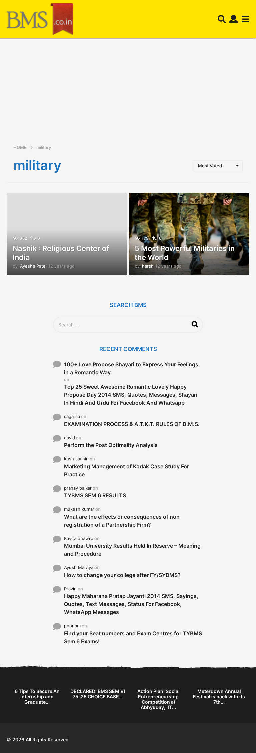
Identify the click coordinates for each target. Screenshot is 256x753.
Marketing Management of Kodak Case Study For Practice (126, 470)
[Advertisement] (128, 93)
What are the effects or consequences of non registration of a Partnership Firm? (122, 520)
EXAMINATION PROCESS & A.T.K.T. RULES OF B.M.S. (132, 424)
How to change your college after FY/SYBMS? (122, 575)
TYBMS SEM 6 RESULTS (95, 495)
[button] (222, 19)
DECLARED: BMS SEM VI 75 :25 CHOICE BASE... (97, 693)
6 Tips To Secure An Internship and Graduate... (37, 696)
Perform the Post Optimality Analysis (111, 445)
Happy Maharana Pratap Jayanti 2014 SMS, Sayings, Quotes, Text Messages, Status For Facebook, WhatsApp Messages (131, 604)
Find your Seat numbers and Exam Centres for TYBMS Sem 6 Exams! (133, 637)
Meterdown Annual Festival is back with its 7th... (219, 696)
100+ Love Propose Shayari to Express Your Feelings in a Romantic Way (131, 368)
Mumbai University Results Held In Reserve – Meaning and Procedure (132, 549)
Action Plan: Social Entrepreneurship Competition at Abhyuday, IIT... (158, 699)
